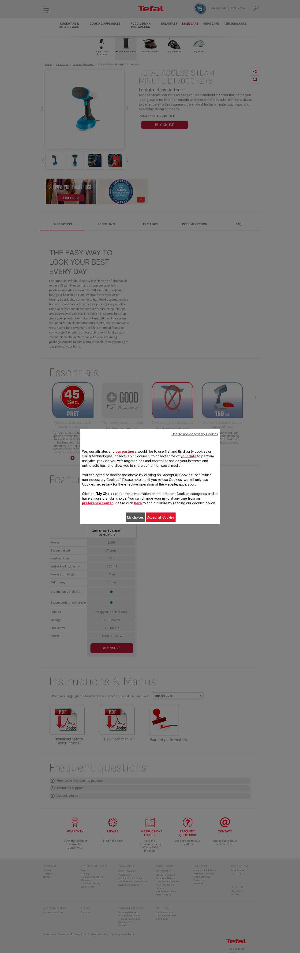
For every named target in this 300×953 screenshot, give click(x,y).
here (138, 503)
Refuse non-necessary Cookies (195, 433)
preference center (97, 503)
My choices (135, 517)
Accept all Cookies (160, 517)
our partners (126, 451)
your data (188, 456)
